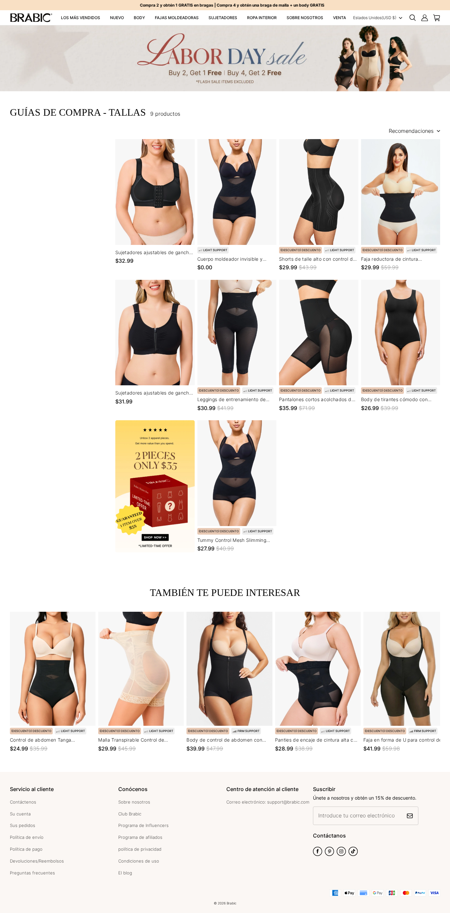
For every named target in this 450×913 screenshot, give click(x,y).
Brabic (232, 903)
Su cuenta (20, 813)
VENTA (339, 17)
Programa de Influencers (143, 825)
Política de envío (26, 837)
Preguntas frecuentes (32, 872)
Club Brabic (129, 813)
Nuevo (117, 17)
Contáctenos (23, 802)
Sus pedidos (22, 825)
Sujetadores (223, 17)
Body (139, 17)
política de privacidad (139, 849)
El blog (125, 872)
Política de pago (26, 849)
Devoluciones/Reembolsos (37, 861)
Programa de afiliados (140, 837)
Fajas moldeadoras (177, 17)
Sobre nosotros (305, 17)
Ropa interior (262, 17)
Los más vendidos (80, 17)
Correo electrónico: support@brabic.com (267, 802)
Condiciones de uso (138, 861)
